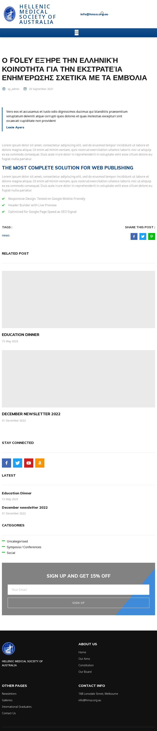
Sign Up (78, 603)
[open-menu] (76, 32)
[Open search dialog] (102, 14)
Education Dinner (20, 334)
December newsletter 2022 (31, 413)
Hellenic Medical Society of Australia (37, 14)
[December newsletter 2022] (78, 378)
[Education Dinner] (78, 299)
